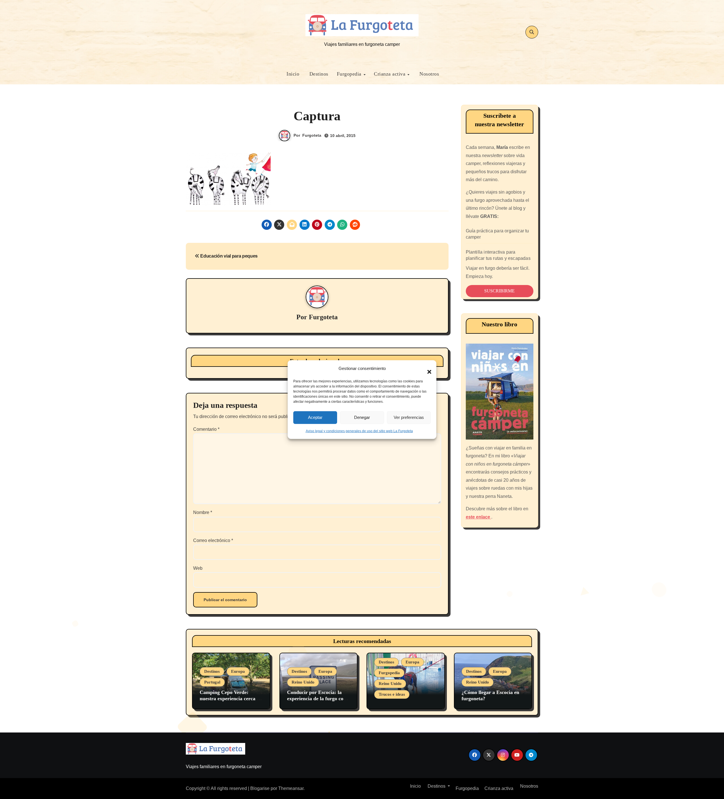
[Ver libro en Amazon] (500, 392)
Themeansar (290, 788)
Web (197, 568)
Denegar (362, 417)
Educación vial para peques (228, 256)
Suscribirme (499, 290)
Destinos (318, 74)
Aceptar (315, 417)
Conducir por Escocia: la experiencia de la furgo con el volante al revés (316, 698)
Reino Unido (303, 682)
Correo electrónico (213, 540)
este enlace (478, 517)
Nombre (202, 512)
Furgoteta (311, 135)
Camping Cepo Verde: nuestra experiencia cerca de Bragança (231, 698)
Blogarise (260, 788)
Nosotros (428, 74)
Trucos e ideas (392, 694)
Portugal (212, 682)
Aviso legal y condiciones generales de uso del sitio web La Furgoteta (359, 431)
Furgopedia (350, 74)
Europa (238, 671)
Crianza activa (390, 74)
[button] (426, 368)
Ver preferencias (409, 417)
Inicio (292, 74)
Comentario (206, 429)
